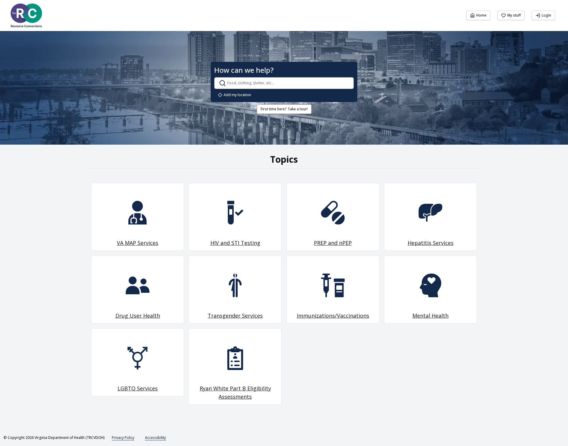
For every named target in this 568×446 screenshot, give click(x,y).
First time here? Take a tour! (284, 109)
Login (546, 15)
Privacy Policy (123, 437)
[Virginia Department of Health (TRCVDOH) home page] (26, 15)
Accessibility (155, 437)
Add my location (237, 94)
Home (481, 15)
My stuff (514, 15)
